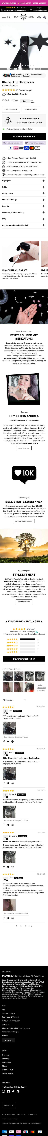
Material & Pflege (9, 200)
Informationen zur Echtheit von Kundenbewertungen (24, 634)
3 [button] (25, 926)
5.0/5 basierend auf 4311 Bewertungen (29, 7)
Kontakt (5, 1036)
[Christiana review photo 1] (9, 857)
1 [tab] (14, 66)
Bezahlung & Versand (10, 1017)
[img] (8, 707)
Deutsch (7, 1105)
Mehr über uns (24, 448)
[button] (8, 90)
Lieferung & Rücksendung (13, 212)
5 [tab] (25, 66)
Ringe (4, 1066)
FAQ (4, 219)
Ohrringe (5, 1055)
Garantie (5, 206)
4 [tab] (22, 66)
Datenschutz (32, 1114)
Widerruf (8, 1040)
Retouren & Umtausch (11, 1021)
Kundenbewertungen (10, 1032)
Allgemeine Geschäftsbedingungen (16, 1028)
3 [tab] (20, 66)
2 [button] (21, 926)
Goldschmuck (7, 1073)
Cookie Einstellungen (10, 1119)
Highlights (6, 181)
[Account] (38, 17)
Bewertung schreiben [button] (24, 659)
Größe (4, 187)
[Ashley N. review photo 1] (9, 811)
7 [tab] (30, 66)
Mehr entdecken (24, 601)
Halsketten (6, 1062)
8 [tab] (33, 66)
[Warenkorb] (44, 17)
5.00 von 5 (31, 629)
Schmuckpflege (8, 1013)
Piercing (5, 1059)
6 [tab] (28, 66)
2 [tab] (17, 66)
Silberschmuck (8, 1070)
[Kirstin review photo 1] (9, 773)
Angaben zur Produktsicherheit (15, 225)
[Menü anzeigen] (3, 17)
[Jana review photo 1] (9, 728)
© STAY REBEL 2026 (8, 1114)
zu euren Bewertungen (23, 521)
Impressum (21, 1114)
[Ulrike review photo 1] (9, 905)
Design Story (7, 193)
